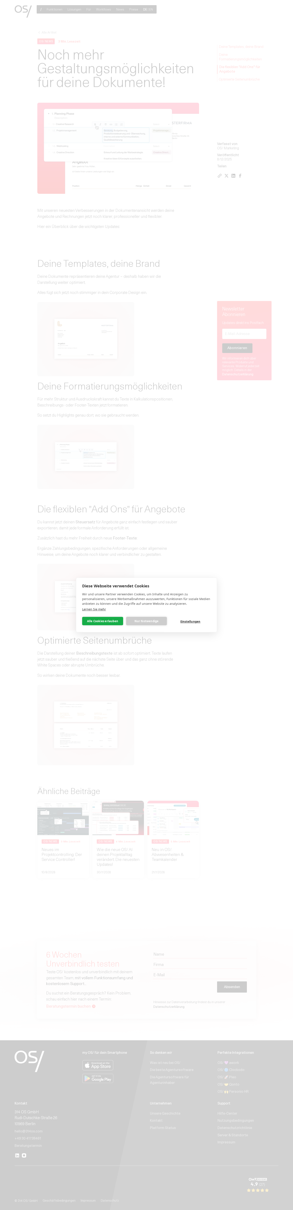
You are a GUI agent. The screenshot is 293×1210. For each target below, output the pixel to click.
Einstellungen (190, 621)
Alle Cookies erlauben (102, 621)
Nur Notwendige (146, 621)
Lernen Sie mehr (94, 609)
